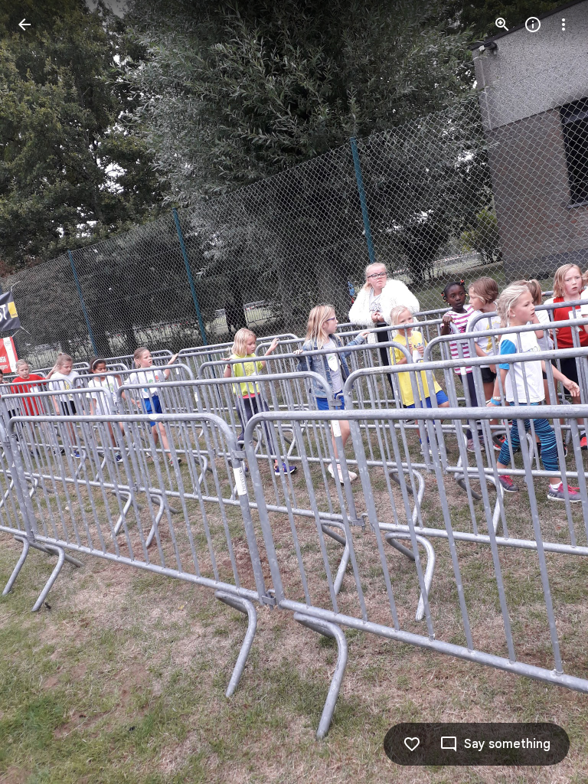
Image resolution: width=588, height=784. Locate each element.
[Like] (412, 744)
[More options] (563, 24)
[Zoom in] (502, 24)
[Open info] (533, 24)
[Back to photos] (24, 24)
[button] (42, 392)
